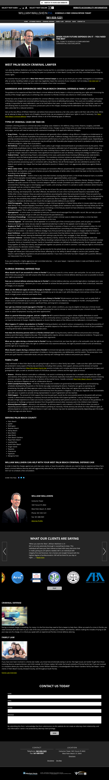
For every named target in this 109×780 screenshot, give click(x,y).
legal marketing (54, 773)
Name (9, 694)
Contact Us (81, 21)
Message (11, 715)
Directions (72, 756)
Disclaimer (50, 761)
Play (54, 588)
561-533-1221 (54, 17)
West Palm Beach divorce (82, 379)
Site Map (59, 761)
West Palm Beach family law (36, 368)
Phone (10, 708)
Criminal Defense (48, 21)
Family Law (60, 21)
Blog (74, 21)
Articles (68, 21)
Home (26, 21)
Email (9, 701)
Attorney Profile (35, 21)
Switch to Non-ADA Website (55, 3)
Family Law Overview (9, 673)
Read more (40, 557)
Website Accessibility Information (90, 7)
